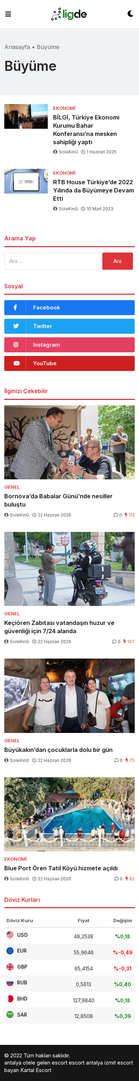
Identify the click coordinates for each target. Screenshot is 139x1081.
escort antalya (86, 1063)
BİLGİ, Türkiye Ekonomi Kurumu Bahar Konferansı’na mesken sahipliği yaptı (86, 130)
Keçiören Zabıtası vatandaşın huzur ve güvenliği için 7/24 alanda (59, 627)
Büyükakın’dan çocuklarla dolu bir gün (58, 749)
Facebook (46, 307)
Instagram (46, 344)
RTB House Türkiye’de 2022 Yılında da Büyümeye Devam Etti (93, 190)
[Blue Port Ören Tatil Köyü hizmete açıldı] (69, 814)
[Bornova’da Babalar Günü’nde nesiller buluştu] (69, 442)
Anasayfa (17, 46)
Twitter (42, 326)
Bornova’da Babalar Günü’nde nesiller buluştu (58, 500)
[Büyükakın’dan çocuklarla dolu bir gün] (69, 696)
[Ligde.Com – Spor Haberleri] (69, 14)
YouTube (45, 363)
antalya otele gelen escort (35, 1063)
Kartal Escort (35, 1070)
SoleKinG (68, 152)
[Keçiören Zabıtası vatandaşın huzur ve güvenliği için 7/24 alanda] (69, 569)
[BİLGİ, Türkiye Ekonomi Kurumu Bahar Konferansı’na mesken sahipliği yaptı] (26, 116)
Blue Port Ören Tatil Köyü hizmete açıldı (61, 868)
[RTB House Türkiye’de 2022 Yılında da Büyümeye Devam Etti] (26, 181)
